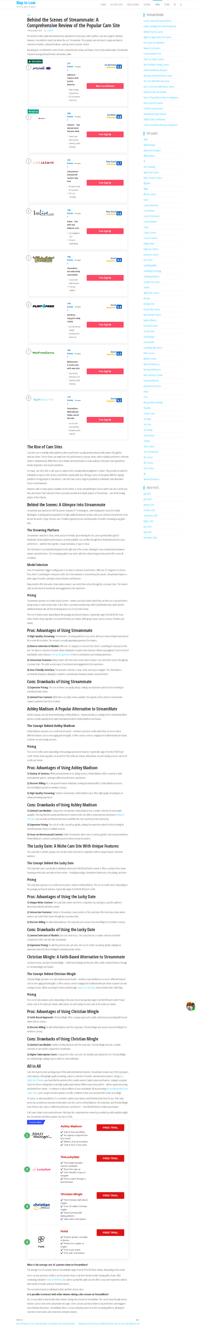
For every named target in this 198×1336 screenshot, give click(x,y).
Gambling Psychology (152, 271)
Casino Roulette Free (152, 53)
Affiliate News (149, 155)
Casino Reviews (150, 221)
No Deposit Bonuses (152, 369)
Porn (166, 4)
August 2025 (149, 521)
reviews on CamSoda (86, 987)
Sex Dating (148, 430)
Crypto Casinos (150, 232)
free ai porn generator (60, 654)
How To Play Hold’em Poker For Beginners (161, 97)
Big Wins (147, 183)
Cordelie (50, 30)
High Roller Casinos (152, 293)
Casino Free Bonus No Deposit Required (160, 125)
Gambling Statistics (151, 276)
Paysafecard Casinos (152, 386)
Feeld (64, 1231)
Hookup (147, 298)
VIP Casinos (148, 462)
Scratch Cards (149, 413)
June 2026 (148, 499)
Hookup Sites (116, 4)
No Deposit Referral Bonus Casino (158, 75)
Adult (146, 139)
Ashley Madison (71, 1126)
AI (181, 4)
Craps (146, 227)
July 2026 (147, 493)
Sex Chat (147, 424)
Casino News (149, 210)
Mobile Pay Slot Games (153, 31)
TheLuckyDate (70, 1157)
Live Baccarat (149, 331)
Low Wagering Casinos (153, 347)
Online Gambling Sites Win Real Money (160, 26)
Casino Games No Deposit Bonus (157, 20)
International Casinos (152, 314)
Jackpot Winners (150, 320)
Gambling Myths (150, 265)
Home (103, 4)
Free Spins (148, 260)
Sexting (147, 4)
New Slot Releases (152, 364)
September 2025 (151, 515)
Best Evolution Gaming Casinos (156, 64)
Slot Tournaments (151, 451)
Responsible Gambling (153, 402)
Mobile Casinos (150, 358)
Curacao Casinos (151, 238)
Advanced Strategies (152, 150)
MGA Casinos (149, 353)
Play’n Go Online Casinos (154, 59)
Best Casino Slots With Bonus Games (159, 86)
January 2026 (149, 504)
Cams (157, 4)
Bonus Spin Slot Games (153, 103)
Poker (146, 391)
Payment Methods (151, 380)
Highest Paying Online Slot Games (158, 37)
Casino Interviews (151, 205)
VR (175, 4)
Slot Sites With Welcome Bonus (157, 81)
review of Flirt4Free (54, 1279)
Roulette (147, 408)
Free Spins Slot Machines (154, 42)
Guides (147, 287)
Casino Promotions (152, 216)
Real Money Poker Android (155, 114)
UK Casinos (148, 457)
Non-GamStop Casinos (153, 375)
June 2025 (148, 526)
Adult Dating (133, 4)
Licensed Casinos (151, 325)
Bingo (146, 188)
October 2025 (149, 510)
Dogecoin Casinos (151, 249)
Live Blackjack (149, 336)
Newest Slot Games (152, 48)
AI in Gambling (149, 167)
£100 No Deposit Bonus (153, 108)
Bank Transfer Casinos (153, 178)
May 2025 (148, 532)
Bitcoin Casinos (150, 194)
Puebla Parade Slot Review (155, 92)
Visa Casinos (149, 468)
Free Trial (110, 1127)
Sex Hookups (149, 435)
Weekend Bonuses (152, 479)
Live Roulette (149, 342)
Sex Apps (147, 419)
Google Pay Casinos (152, 282)
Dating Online (149, 243)
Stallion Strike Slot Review (154, 119)
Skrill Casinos (149, 446)
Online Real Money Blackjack (155, 70)
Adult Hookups (150, 145)
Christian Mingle (71, 1194)
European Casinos (151, 254)
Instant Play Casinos (152, 309)
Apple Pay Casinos (151, 172)
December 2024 (150, 537)
